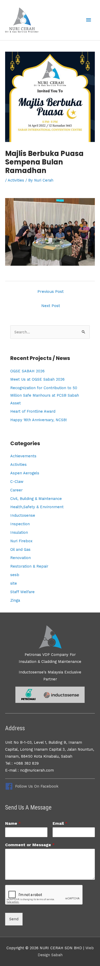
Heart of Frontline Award (32, 411)
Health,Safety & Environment (37, 507)
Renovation (20, 557)
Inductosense (22, 515)
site (13, 583)
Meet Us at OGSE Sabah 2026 (37, 379)
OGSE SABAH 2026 (27, 371)
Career (16, 490)
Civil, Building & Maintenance (36, 498)
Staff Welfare (22, 592)
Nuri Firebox (21, 541)
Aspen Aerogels (24, 473)
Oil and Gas (20, 549)
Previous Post (50, 291)
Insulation (19, 532)
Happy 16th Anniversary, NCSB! (38, 420)
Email (60, 823)
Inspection (20, 524)
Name (13, 823)
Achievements (23, 456)
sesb (14, 574)
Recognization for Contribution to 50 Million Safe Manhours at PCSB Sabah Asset (44, 395)
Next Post (50, 305)
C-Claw (16, 481)
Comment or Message (30, 844)
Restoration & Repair (29, 566)
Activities (16, 180)
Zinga (15, 600)
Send (13, 919)
